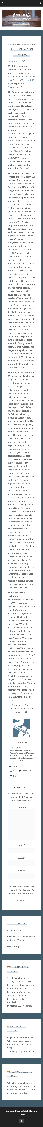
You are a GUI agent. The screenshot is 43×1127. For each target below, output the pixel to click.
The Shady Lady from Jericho (21, 1051)
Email (21, 858)
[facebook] (21, 1121)
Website (22, 870)
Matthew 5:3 (14, 357)
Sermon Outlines (14, 44)
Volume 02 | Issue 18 (28, 44)
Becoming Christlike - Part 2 (21, 1093)
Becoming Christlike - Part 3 (21, 1090)
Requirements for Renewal (20, 1037)
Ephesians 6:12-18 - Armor (19, 1006)
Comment (22, 807)
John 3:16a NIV (15, 151)
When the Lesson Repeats (19, 1083)
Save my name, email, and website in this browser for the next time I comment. (21, 890)
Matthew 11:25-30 (16, 61)
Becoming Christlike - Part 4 (21, 1086)
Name (21, 845)
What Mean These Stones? (19, 1041)
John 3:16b (25, 168)
